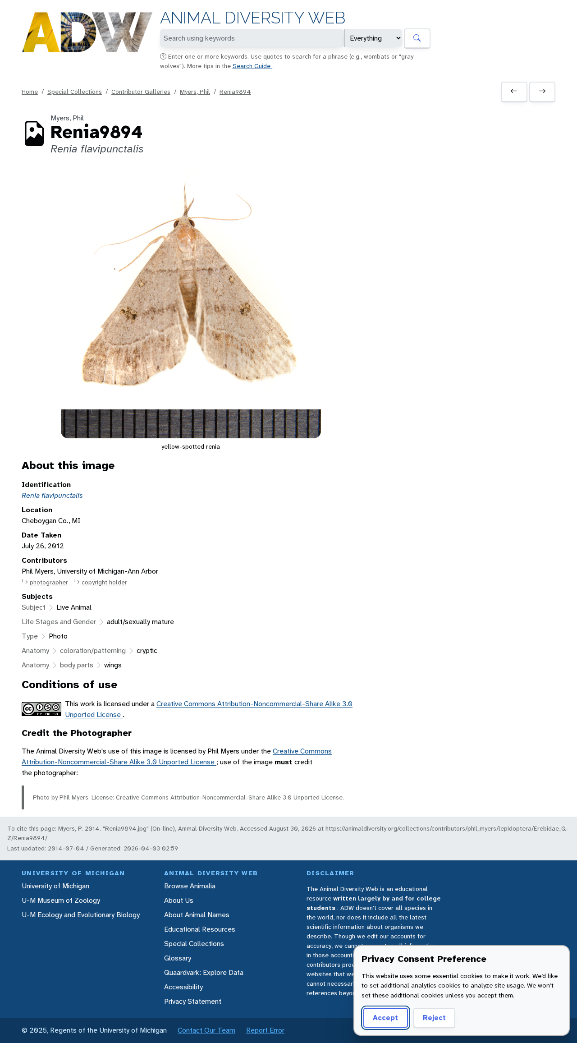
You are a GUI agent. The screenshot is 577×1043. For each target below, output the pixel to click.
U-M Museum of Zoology (61, 900)
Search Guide (252, 66)
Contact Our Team (206, 1030)
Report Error (265, 1030)
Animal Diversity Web (252, 18)
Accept (385, 1017)
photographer (49, 582)
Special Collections (74, 91)
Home (30, 91)
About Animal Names (196, 914)
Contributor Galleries (140, 91)
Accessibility (183, 987)
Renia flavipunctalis (52, 495)
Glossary (177, 958)
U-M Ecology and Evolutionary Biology (81, 914)
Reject (434, 1017)
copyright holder (104, 582)
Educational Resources (199, 929)
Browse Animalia (189, 886)
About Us (178, 900)
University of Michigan (55, 886)
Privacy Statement (192, 1001)
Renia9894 (235, 91)
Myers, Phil (195, 91)
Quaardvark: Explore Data (203, 972)
